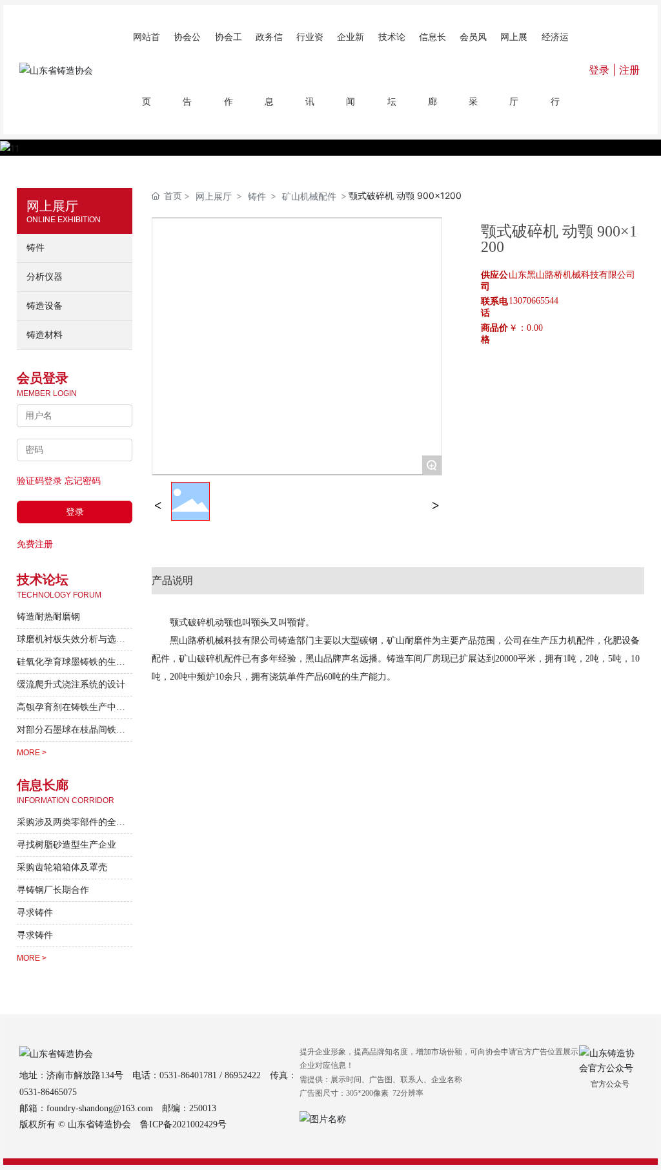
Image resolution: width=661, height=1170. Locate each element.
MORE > (31, 752)
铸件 (35, 248)
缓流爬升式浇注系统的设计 (71, 684)
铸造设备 (44, 306)
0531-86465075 (48, 1092)
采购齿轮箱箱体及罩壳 (62, 867)
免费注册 (35, 543)
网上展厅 (214, 196)
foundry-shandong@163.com (99, 1108)
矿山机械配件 (309, 196)
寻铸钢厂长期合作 (53, 890)
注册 (629, 69)
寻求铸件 (35, 912)
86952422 (243, 1075)
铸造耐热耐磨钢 (48, 617)
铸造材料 (44, 335)
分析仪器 (44, 277)
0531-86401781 (188, 1075)
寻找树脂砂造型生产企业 (66, 845)
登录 (601, 69)
